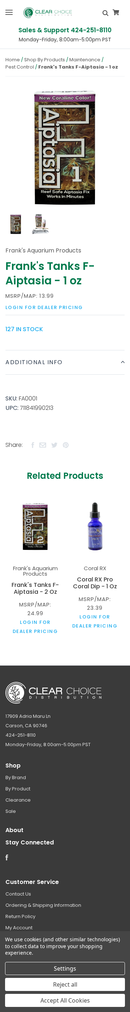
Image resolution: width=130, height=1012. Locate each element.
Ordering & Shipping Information (43, 905)
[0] (116, 12)
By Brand (15, 777)
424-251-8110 (20, 735)
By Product (17, 788)
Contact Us (18, 893)
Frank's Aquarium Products (43, 250)
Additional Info (34, 362)
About (14, 830)
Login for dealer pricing (44, 307)
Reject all (65, 984)
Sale (10, 811)
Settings (65, 968)
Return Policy (20, 916)
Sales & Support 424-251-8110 (65, 30)
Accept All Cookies (65, 1000)
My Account (18, 927)
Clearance (18, 800)
